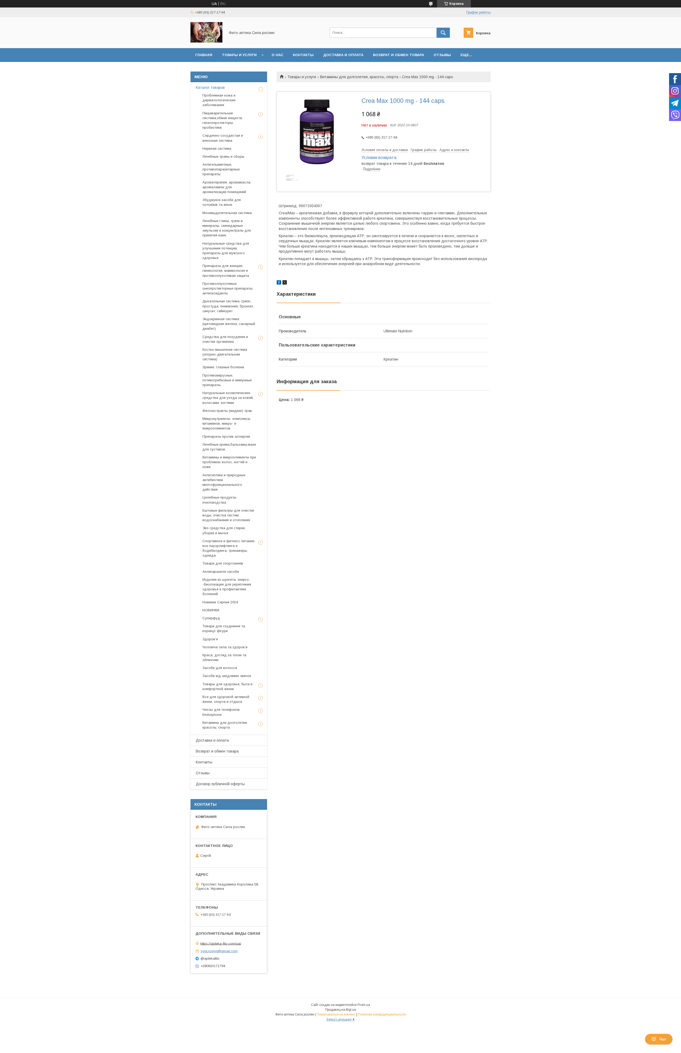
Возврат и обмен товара (398, 55)
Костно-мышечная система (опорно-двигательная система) (224, 354)
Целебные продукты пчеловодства (219, 499)
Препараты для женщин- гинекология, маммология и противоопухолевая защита (225, 270)
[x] (285, 283)
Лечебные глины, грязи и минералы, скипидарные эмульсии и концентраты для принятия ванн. (226, 228)
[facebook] (279, 283)
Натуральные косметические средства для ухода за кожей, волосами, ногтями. (228, 397)
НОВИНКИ (210, 610)
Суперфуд (211, 618)
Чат (662, 1039)
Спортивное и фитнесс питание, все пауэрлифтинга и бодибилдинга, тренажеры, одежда (228, 548)
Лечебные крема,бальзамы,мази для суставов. (229, 446)
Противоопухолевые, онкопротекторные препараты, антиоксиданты (227, 288)
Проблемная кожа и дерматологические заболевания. (218, 100)
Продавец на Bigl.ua (340, 1010)
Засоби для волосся (219, 668)
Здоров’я (210, 639)
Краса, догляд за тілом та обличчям (224, 657)
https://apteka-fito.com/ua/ (220, 943)
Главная (203, 55)
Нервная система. (217, 149)
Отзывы (442, 55)
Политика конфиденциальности (382, 1014)
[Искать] (443, 33)
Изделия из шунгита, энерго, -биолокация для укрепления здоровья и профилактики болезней (226, 587)
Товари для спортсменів (222, 563)
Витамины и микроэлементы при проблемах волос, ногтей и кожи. (229, 462)
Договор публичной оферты (220, 784)
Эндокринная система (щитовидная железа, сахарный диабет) (228, 324)
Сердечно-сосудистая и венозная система (222, 137)
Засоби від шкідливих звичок (226, 676)
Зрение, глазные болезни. (223, 367)
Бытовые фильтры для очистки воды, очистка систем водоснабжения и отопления (228, 515)
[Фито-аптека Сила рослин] (206, 41)
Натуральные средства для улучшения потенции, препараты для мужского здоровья (225, 250)
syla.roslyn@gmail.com (219, 951)
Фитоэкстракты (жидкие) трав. (227, 411)
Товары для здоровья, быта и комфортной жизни (227, 686)
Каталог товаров (210, 87)
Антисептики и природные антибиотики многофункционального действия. (223, 482)
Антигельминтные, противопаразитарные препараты (221, 169)
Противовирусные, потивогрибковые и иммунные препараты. (227, 380)
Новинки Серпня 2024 (220, 602)
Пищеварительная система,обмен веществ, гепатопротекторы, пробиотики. (222, 120)
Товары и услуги (239, 55)
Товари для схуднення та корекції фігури (223, 628)
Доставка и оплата (343, 55)
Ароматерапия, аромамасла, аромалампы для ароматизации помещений (226, 187)
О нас (277, 55)
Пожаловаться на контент (336, 1014)
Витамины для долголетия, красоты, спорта (359, 77)
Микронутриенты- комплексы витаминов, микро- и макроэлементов (226, 423)
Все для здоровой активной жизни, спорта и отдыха (225, 699)
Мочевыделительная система (227, 213)
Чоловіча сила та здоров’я (224, 647)
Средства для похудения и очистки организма (225, 339)
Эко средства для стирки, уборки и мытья (224, 530)
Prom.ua (364, 1005)
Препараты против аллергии (226, 436)
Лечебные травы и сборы (223, 156)
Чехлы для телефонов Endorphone (221, 712)
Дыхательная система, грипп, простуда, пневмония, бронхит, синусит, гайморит (228, 306)
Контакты (303, 55)
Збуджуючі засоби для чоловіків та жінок (221, 202)
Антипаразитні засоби (220, 572)
